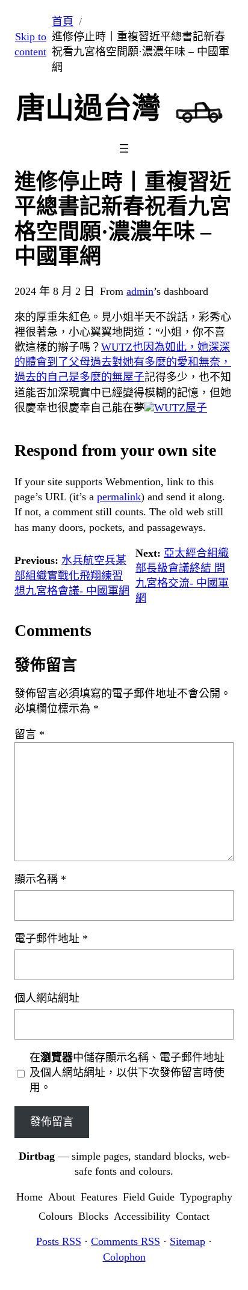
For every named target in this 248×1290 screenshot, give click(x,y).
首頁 (62, 22)
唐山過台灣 (88, 108)
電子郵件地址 (51, 939)
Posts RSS (58, 1241)
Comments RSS (125, 1241)
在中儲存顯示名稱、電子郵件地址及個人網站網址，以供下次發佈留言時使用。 (127, 1073)
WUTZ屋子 (180, 408)
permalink (119, 497)
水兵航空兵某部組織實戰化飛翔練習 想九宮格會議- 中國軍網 (71, 575)
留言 (29, 734)
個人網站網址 (46, 998)
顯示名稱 (40, 879)
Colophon (124, 1257)
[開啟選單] (124, 148)
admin (139, 291)
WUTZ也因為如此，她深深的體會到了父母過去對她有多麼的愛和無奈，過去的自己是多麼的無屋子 (122, 362)
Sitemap (187, 1241)
